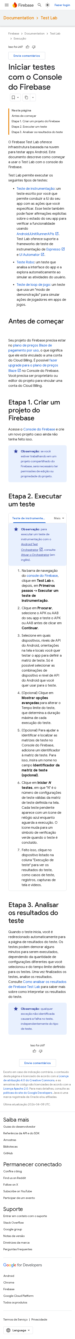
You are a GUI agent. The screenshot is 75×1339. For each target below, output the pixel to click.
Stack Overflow (13, 1222)
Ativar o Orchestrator (35, 555)
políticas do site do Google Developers (27, 1093)
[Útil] (27, 47)
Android (8, 1276)
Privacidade (39, 1319)
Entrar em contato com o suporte (25, 1216)
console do (42, 576)
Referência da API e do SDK (21, 1133)
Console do (39, 429)
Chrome (8, 1282)
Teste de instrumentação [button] (30, 518)
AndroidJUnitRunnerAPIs (35, 234)
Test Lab (49, 18)
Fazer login (62, 5)
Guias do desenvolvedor (19, 1126)
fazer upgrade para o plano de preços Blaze (33, 365)
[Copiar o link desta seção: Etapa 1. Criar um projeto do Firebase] (38, 418)
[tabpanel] (37, 705)
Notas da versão (14, 1236)
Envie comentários (27, 56)
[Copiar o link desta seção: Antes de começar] (12, 329)
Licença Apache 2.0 (15, 1088)
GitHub (8, 1153)
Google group (12, 1229)
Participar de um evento (19, 1198)
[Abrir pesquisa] (39, 4)
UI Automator (29, 255)
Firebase (13, 33)
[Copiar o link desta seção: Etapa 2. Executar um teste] (39, 504)
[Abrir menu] (6, 5)
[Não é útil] (34, 47)
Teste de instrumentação (36, 189)
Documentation (18, 18)
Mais (57, 518)
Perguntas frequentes (17, 1249)
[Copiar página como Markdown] (26, 97)
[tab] (29, 518)
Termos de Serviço (15, 1319)
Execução (20, 38)
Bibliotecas (10, 1146)
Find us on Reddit (14, 1178)
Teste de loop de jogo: (34, 285)
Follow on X (10, 1184)
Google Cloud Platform (18, 1296)
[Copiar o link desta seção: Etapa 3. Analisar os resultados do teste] (28, 921)
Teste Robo (25, 262)
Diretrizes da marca (16, 1242)
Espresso (53, 249)
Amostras (9, 1140)
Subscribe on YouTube (17, 1191)
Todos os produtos (15, 1302)
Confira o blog (12, 1171)
